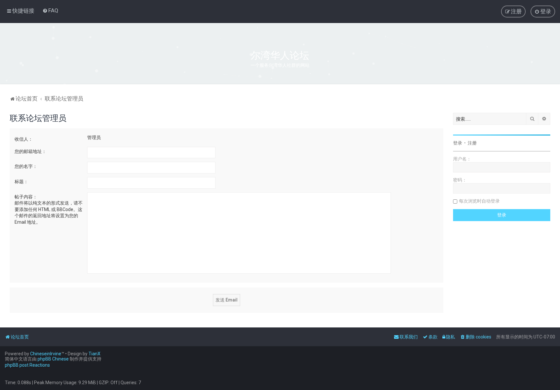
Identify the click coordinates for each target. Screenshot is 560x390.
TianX (94, 353)
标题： (21, 181)
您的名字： (26, 166)
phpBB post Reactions (27, 365)
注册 (472, 143)
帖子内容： (26, 196)
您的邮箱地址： (30, 151)
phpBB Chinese (53, 358)
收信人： (24, 139)
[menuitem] (50, 10)
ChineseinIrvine (45, 353)
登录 (457, 143)
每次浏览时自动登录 (479, 201)
